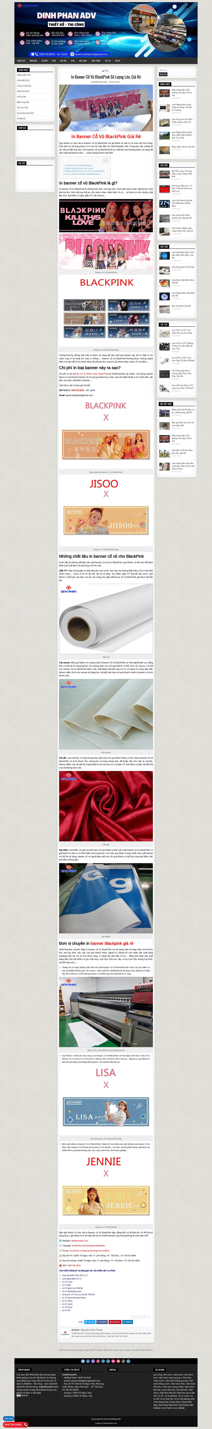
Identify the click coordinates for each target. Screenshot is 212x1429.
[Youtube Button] (118, 1361)
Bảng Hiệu (33, 60)
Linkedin (129, 1322)
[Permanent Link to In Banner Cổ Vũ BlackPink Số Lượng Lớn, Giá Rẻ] (106, 108)
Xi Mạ (73, 60)
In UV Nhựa (67, 1301)
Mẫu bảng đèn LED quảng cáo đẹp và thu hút (182, 92)
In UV (85, 1275)
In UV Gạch (67, 1304)
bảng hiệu (175, 1402)
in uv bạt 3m (167, 1399)
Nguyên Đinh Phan (100, 82)
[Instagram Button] (108, 1361)
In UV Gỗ (66, 1310)
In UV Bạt (66, 1285)
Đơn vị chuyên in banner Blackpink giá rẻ (83, 174)
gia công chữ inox (162, 1374)
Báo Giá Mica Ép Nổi (181, 306)
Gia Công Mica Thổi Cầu (183, 267)
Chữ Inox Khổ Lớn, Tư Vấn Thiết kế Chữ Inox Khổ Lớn (182, 188)
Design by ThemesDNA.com (106, 1423)
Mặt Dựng (83, 60)
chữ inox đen (178, 1384)
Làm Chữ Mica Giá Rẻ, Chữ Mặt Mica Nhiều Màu (182, 203)
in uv (160, 1396)
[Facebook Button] (88, 1361)
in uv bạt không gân (185, 1399)
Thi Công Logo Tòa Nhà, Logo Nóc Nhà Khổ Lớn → (132, 1350)
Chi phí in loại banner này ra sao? (79, 168)
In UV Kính (67, 1307)
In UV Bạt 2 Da (68, 1288)
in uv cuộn (184, 1396)
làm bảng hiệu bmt (168, 1405)
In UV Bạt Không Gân (71, 1291)
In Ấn (54, 60)
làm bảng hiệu (161, 1402)
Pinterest (116, 1322)
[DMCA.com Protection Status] (22, 1396)
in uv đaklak (178, 1408)
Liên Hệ (117, 60)
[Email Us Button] (128, 1361)
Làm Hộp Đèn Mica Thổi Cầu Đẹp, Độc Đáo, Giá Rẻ (183, 255)
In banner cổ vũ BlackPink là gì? (78, 165)
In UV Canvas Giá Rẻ (78, 1294)
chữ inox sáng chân (173, 1387)
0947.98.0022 (12, 1424)
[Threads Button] (93, 1361)
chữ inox (177, 1374)
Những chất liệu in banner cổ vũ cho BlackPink (85, 171)
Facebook (103, 1322)
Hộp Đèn (63, 60)
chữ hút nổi (181, 1390)
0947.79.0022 (84, 1378)
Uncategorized (24, 113)
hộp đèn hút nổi (168, 1393)
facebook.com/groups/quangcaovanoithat (89, 1250)
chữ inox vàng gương (170, 1378)
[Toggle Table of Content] (104, 160)
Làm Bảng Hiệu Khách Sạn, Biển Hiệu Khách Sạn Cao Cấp (182, 135)
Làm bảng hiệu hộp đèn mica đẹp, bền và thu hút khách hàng (183, 466)
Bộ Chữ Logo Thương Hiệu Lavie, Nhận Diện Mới (182, 174)
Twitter (91, 1322)
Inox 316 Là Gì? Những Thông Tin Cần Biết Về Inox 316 (182, 346)
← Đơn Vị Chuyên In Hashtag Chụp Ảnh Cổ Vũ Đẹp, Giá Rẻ (83, 1350)
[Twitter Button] (83, 1361)
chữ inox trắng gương (177, 1381)
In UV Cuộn (67, 1282)
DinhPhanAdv (46, 1387)
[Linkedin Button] (103, 1361)
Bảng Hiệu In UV (73, 1279)
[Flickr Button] (113, 1361)
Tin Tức (108, 60)
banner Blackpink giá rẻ (112, 943)
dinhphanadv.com (79, 1240)
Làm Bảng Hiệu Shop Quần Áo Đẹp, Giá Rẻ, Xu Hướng (182, 107)
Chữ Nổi (44, 60)
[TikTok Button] (123, 1361)
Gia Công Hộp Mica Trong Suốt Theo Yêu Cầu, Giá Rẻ (181, 373)
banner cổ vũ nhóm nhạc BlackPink (90, 374)
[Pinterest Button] (98, 1361)
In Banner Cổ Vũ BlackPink (98, 136)
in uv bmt (166, 1408)
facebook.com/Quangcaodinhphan (88, 1245)
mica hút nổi (168, 1390)
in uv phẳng (171, 1396)
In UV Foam (67, 1298)
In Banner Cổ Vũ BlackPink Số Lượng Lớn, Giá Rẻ (106, 77)
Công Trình (95, 60)
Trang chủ (21, 60)
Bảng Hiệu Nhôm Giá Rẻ (183, 147)
